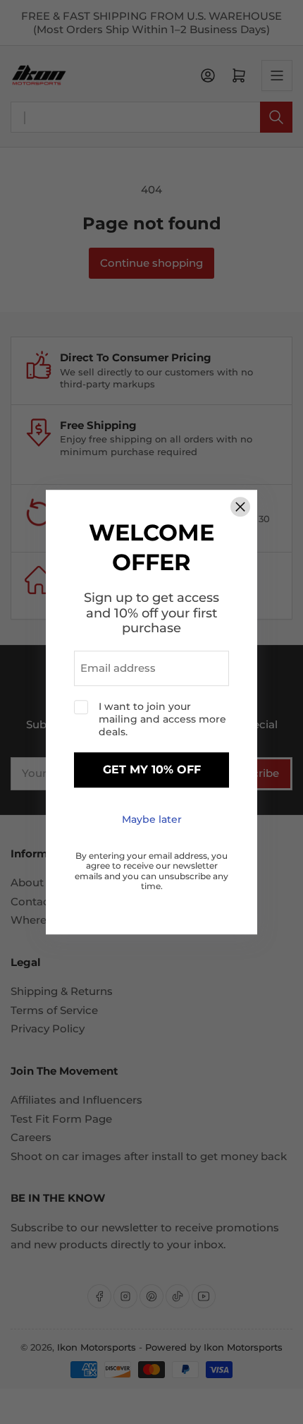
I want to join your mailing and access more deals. (162, 719)
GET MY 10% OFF (152, 770)
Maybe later (152, 819)
